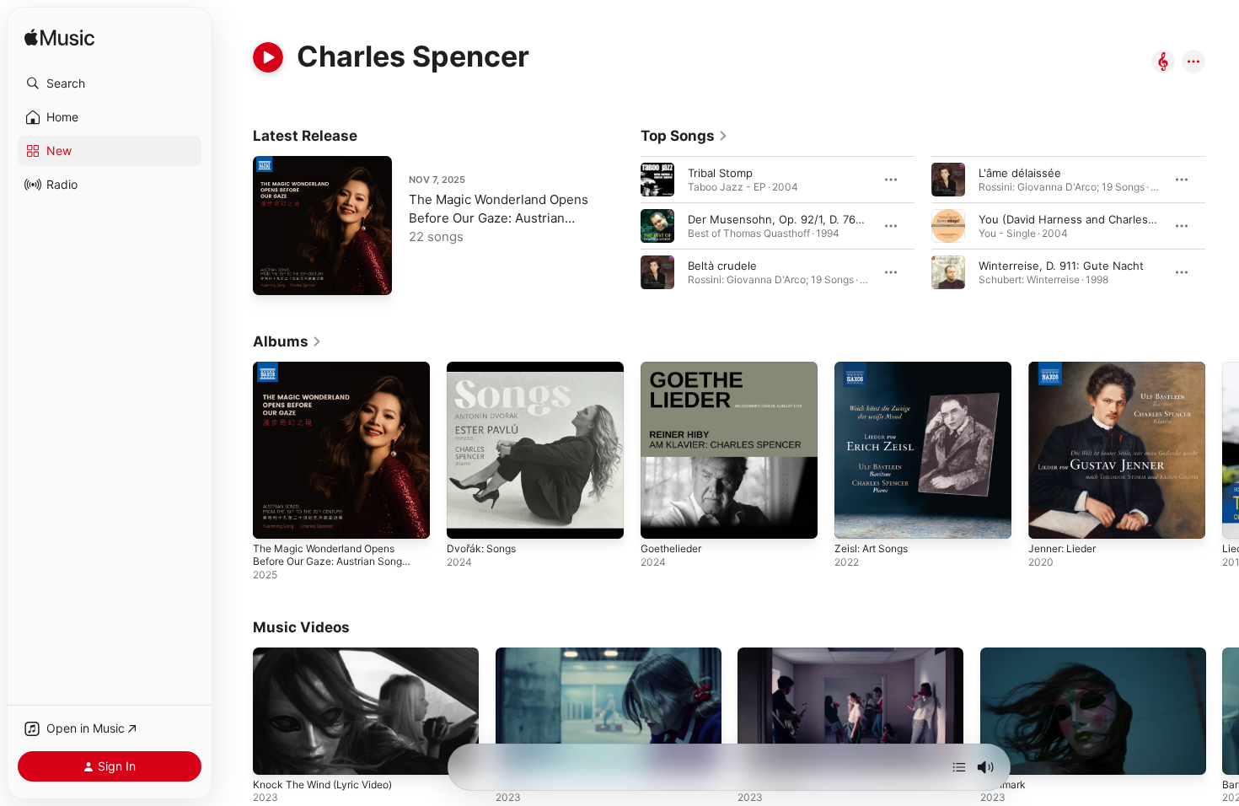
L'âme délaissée (1020, 173)
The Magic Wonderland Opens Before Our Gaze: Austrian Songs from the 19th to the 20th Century (340, 389)
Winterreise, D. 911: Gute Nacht (1061, 265)
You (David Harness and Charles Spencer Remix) (1106, 219)
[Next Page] (1222, 226)
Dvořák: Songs (485, 368)
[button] (110, 83)
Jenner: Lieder (1066, 368)
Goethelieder (675, 368)
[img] (59, 38)
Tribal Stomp (720, 173)
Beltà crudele (722, 265)
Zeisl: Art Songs (876, 368)
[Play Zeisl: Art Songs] (855, 517)
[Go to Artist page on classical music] (1163, 63)
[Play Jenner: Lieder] (1049, 517)
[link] (684, 135)
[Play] (268, 57)
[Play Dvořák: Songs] (467, 517)
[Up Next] (959, 767)
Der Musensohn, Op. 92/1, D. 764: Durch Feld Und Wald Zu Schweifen (871, 219)
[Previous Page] (624, 226)
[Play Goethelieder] (661, 517)
